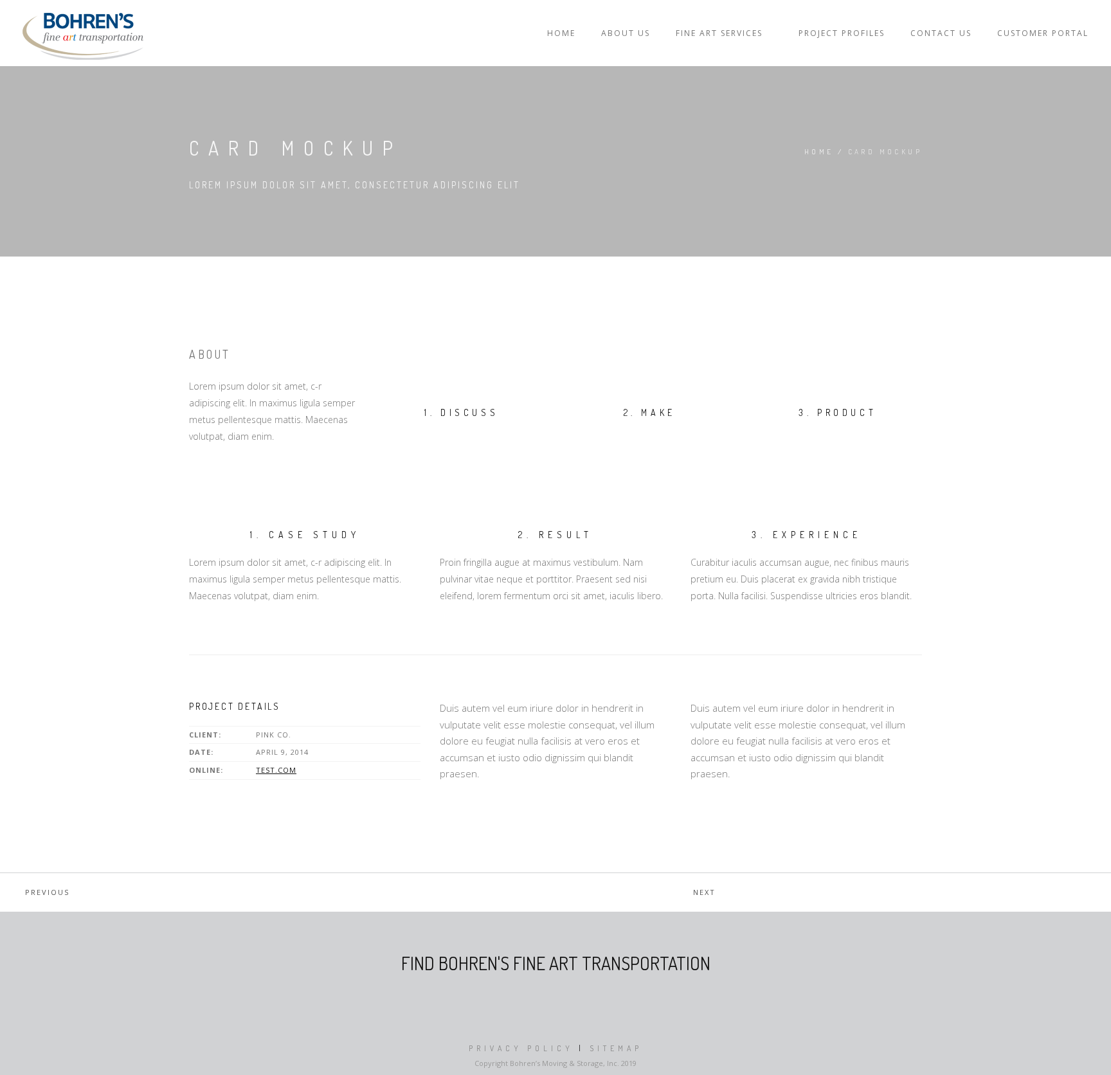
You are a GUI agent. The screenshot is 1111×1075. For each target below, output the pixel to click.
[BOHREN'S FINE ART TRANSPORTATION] (83, 33)
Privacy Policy (521, 1048)
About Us (625, 33)
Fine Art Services (719, 33)
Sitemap (616, 1048)
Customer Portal (1042, 33)
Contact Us (940, 33)
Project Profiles (842, 33)
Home (561, 33)
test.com (276, 770)
